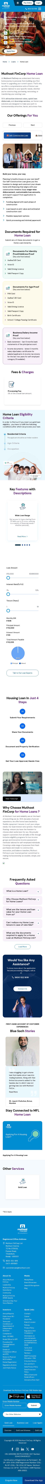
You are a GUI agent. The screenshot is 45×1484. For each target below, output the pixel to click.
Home (5, 62)
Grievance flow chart (31, 1380)
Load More (22, 947)
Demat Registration (10, 1362)
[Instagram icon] (17, 1449)
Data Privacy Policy (31, 1367)
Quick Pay (28, 1319)
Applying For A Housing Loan (15, 1155)
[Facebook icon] (12, 1449)
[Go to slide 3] (25, 545)
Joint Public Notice (9, 1368)
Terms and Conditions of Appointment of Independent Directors (8, 1326)
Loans (13, 62)
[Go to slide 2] (23, 545)
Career (26, 1316)
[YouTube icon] (32, 1449)
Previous (12, 125)
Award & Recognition (31, 1285)
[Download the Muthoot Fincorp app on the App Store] (34, 1396)
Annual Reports (8, 1314)
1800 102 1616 (32, 9)
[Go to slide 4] (28, 545)
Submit (34, 1405)
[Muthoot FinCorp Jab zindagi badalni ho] (6, 6)
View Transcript (12, 799)
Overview (7, 1430)
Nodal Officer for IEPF (10, 1339)
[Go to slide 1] (16, 545)
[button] (22, 891)
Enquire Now (11, 1480)
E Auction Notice (30, 1361)
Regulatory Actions (9, 1365)
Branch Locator (30, 1322)
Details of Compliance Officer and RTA (10, 1352)
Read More (22, 536)
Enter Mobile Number (11, 1401)
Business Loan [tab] (22, 1423)
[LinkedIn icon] (22, 1449)
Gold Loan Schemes (23, 1430)
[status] (22, 1072)
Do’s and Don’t (29, 1364)
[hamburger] (39, 9)
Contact (27, 1314)
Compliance (7, 1334)
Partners (27, 1353)
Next (33, 125)
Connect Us (22, 989)
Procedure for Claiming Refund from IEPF (8, 1344)
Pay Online (28, 3)
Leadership (7, 1285)
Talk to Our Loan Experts (22, 673)
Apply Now (11, 51)
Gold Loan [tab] (8, 1423)
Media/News (28, 1280)
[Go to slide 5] (30, 545)
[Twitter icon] (27, 1449)
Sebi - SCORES (8, 1336)
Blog (25, 1288)
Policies (27, 1325)
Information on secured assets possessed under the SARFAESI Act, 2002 (30, 1340)
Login (38, 3)
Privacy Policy (29, 1328)
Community (7, 1293)
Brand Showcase (30, 1283)
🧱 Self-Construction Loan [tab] (17, 135)
